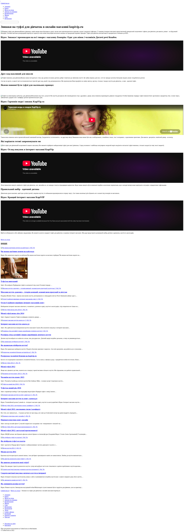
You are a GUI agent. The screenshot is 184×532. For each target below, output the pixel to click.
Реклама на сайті (10, 523)
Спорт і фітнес (9, 512)
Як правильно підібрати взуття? (14, 345)
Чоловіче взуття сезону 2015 (12, 377)
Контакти (8, 525)
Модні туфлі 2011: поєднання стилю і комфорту (20, 409)
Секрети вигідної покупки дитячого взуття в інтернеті (23, 473)
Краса (6, 8)
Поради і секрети (10, 515)
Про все (7, 517)
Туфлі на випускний (9, 281)
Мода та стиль (9, 10)
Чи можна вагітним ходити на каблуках (17, 251)
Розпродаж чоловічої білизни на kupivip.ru (19, 356)
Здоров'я (7, 6)
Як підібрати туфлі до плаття (13, 441)
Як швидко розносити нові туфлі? (15, 462)
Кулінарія (8, 514)
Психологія (8, 508)
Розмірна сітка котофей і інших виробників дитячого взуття (26, 335)
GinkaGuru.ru (5, 3)
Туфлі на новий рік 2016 (11, 388)
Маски (7, 15)
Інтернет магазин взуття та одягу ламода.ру (19, 399)
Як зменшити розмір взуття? (13, 484)
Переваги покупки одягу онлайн (14, 420)
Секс (6, 17)
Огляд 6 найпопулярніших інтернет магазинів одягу (22, 303)
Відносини (8, 18)
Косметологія (9, 13)
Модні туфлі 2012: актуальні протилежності (19, 430)
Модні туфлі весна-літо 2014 (12, 313)
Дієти (6, 510)
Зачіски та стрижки (11, 12)
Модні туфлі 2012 (8, 367)
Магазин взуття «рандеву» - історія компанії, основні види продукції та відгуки (34, 292)
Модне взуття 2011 (8, 452)
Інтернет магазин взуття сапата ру (15, 324)
